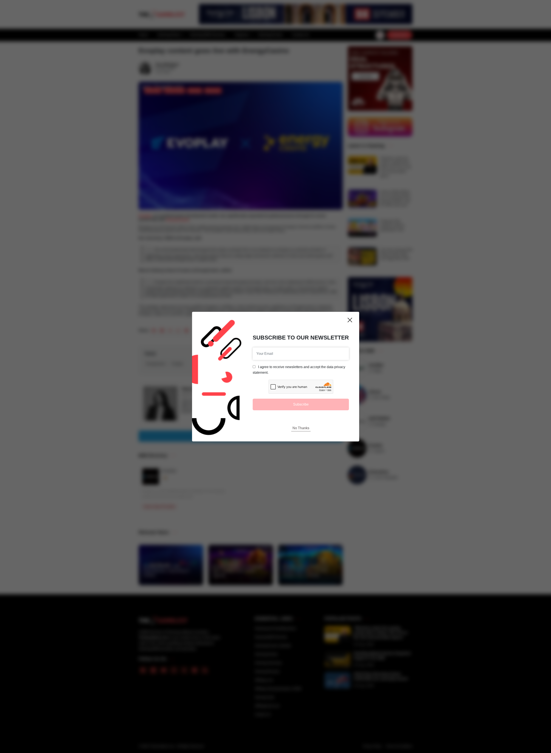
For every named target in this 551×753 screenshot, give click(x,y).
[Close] (350, 320)
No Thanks (301, 428)
